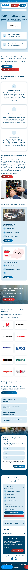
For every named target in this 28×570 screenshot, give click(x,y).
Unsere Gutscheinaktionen (11, 69)
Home (5, 10)
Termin (15, 5)
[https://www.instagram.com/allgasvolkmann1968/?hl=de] (16, 558)
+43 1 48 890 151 (10, 228)
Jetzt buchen (8, 567)
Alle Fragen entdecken (8, 393)
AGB (11, 564)
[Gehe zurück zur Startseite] (5, 5)
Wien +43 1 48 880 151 (14, 1)
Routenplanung (14, 512)
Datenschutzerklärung (20, 564)
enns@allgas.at (9, 273)
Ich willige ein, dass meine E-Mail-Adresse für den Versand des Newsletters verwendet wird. (14, 462)
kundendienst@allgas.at (12, 236)
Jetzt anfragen (8, 176)
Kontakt (26, 567)
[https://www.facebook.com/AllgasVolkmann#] (12, 558)
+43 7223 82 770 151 (11, 265)
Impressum (4, 564)
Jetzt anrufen (7, 66)
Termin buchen (9, 299)
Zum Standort (8, 240)
